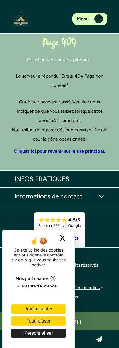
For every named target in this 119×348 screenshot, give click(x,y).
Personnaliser (38, 333)
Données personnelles (77, 287)
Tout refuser (39, 320)
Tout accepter (38, 308)
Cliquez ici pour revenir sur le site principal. (59, 151)
